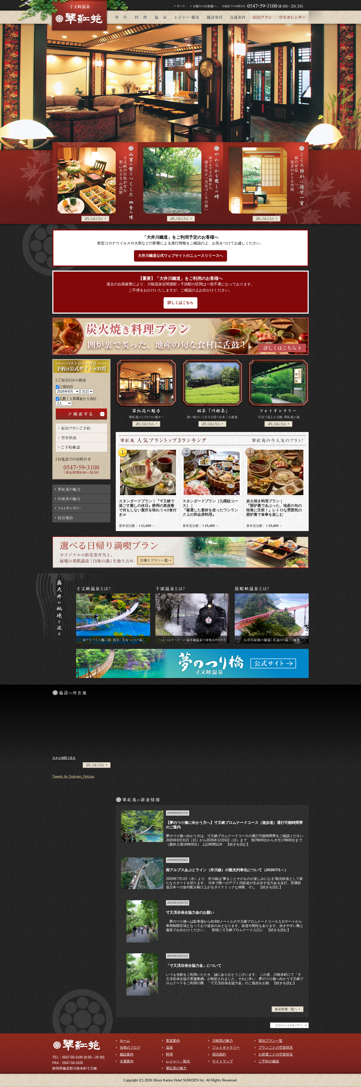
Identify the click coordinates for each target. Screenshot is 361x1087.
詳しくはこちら (180, 303)
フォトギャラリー (226, 1047)
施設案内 (126, 1054)
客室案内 (173, 1041)
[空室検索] (81, 435)
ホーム (125, 1041)
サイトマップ (222, 1061)
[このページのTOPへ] (289, 1024)
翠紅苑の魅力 (176, 1068)
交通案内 (126, 1061)
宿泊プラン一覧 (270, 1041)
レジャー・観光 (178, 1061)
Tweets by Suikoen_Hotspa (73, 776)
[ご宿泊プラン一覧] (81, 426)
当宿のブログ (130, 1047)
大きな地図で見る (64, 757)
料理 (169, 1054)
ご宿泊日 (66, 387)
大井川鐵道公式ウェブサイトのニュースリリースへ (180, 256)
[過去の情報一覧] (287, 1008)
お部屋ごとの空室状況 (275, 1054)
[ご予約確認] (81, 445)
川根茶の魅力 (222, 1041)
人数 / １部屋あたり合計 (78, 399)
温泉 (169, 1047)
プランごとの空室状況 (275, 1047)
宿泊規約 (219, 1054)
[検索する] (81, 410)
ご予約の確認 (268, 1061)
